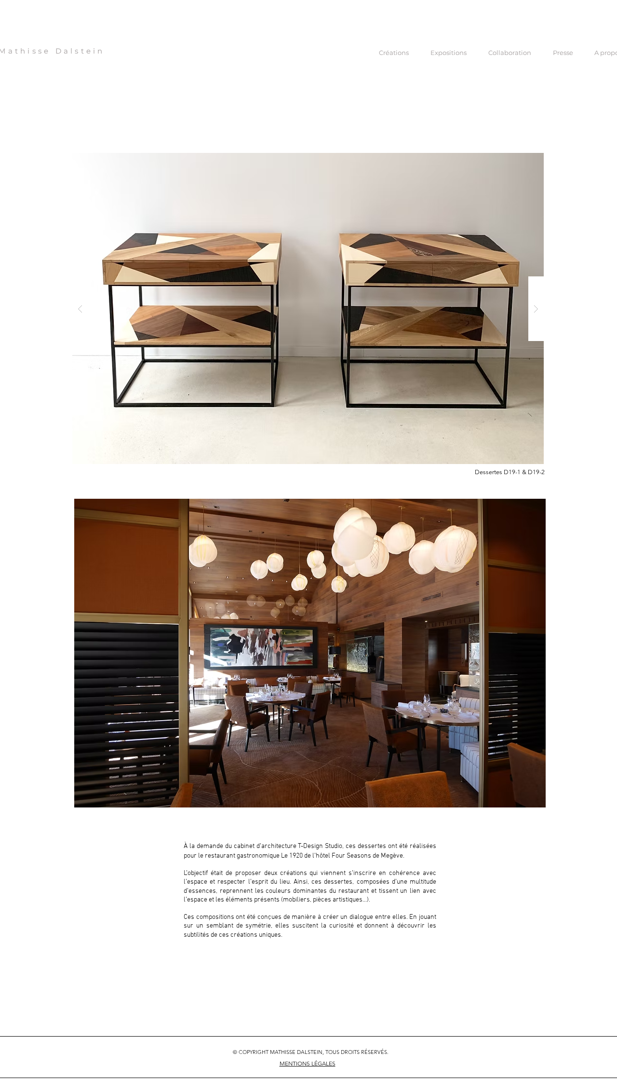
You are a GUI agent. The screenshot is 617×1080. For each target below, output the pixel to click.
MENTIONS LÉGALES (307, 1063)
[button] (308, 308)
